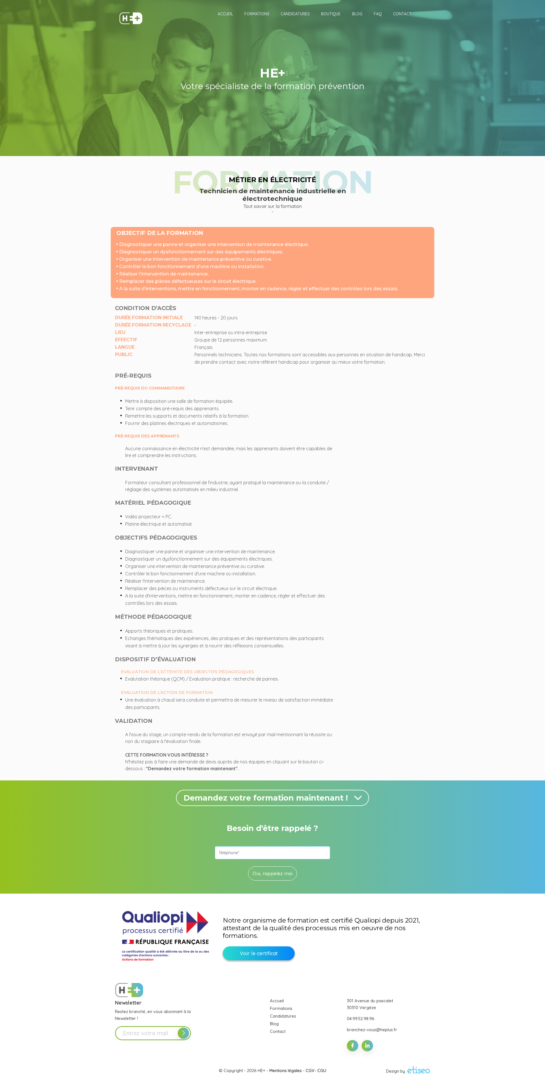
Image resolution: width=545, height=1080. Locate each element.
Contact (278, 1031)
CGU (321, 1070)
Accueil (277, 1000)
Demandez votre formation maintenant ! (266, 798)
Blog (274, 1023)
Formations (281, 1008)
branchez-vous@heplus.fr (372, 1029)
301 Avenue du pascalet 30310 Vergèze (370, 1004)
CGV (310, 1070)
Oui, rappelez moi (272, 873)
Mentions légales (285, 1070)
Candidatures (283, 1016)
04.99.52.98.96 (360, 1018)
